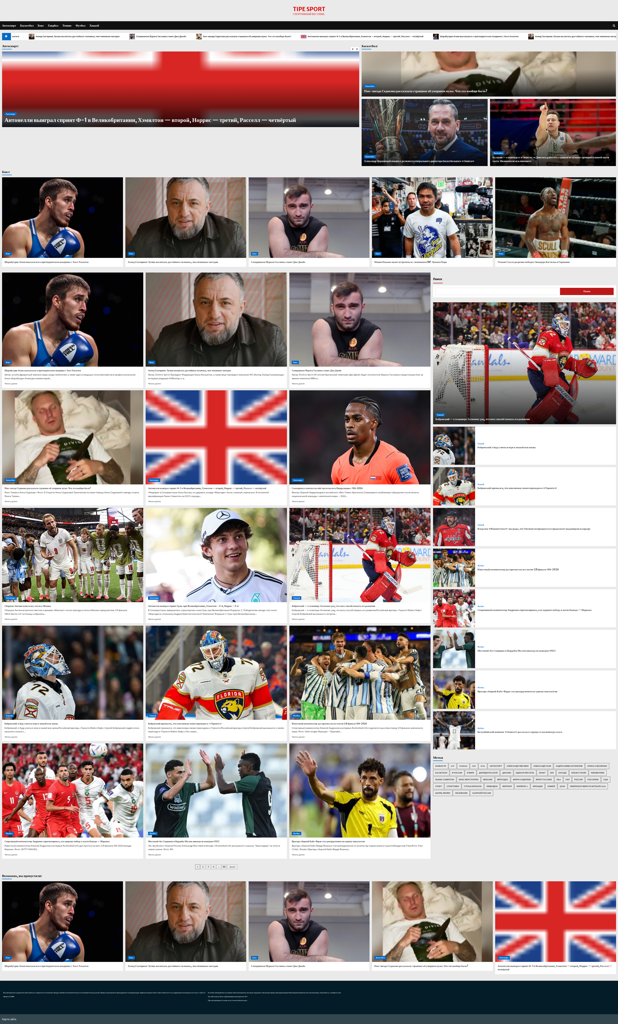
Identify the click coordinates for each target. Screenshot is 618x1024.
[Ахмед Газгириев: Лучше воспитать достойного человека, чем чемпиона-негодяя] (185, 217)
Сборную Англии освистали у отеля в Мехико (62, 120)
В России (457, 773)
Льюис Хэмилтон (444, 779)
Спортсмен (453, 786)
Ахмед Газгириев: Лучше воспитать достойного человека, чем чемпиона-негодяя (306, 36)
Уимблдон (492, 786)
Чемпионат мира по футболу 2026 (588, 786)
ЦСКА (562, 786)
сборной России (481, 793)
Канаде (562, 773)
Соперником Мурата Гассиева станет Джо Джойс (390, 36)
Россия (578, 779)
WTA (483, 766)
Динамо (506, 773)
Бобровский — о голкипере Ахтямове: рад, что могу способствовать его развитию (333, 606)
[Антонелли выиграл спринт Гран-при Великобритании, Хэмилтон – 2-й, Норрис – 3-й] (216, 555)
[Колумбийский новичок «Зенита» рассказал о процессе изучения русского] (454, 730)
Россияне (593, 779)
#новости (440, 766)
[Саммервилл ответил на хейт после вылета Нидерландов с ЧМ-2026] (360, 437)
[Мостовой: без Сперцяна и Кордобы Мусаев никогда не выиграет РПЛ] (216, 790)
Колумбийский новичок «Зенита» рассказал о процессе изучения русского (520, 731)
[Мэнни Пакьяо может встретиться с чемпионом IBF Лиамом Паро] (432, 217)
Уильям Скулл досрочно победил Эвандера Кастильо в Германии (534, 262)
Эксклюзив (461, 793)
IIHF (474, 766)
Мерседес (502, 779)
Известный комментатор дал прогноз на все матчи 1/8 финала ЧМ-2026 (329, 723)
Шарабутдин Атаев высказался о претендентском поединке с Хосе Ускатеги (208, 36)
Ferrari (463, 766)
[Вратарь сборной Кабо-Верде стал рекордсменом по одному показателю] (360, 790)
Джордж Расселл (488, 773)
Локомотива (597, 773)
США (605, 779)
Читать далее (11, 383)
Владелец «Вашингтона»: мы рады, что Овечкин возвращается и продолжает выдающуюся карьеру (534, 528)
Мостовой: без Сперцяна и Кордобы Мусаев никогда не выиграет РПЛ (183, 841)
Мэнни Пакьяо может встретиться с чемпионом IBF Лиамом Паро (410, 262)
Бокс (41, 25)
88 (224, 866)
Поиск (437, 279)
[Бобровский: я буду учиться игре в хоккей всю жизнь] (72, 673)
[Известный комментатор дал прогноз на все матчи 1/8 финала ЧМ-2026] (360, 673)
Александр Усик (542, 766)
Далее (232, 866)
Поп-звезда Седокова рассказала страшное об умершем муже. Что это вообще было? (475, 36)
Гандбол (53, 25)
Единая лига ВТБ (525, 773)
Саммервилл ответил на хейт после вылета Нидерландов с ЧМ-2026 (327, 488)
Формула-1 (522, 786)
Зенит (542, 773)
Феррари (507, 786)
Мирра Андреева (522, 779)
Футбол (80, 25)
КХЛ (552, 773)
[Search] (614, 25)
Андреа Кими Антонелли (569, 766)
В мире (470, 773)
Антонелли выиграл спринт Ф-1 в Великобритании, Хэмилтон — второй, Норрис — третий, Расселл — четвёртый (95, 36)
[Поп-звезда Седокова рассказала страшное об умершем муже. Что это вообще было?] (72, 437)
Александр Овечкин (518, 766)
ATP (452, 766)
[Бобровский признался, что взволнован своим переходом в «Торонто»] (216, 673)
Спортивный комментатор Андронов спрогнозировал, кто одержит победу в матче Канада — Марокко (57, 841)
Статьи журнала (473, 786)
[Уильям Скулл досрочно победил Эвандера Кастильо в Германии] (555, 217)
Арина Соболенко (597, 766)
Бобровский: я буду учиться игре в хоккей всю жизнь (31, 723)
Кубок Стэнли (578, 773)
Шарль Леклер (442, 793)
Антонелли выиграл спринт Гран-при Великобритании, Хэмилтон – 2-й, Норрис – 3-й (193, 606)
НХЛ (568, 779)
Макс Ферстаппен (468, 779)
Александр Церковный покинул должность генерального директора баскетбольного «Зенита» (419, 161)
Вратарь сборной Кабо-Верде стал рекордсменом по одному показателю (328, 841)
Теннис (67, 25)
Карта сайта (9, 1019)
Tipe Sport (309, 9)
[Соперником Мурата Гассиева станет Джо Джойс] (309, 217)
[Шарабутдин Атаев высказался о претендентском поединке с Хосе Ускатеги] (62, 217)
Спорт (438, 786)
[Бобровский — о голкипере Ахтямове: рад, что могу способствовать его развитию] (360, 555)
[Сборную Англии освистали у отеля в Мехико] (72, 555)
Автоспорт (9, 25)
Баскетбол (27, 25)
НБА (559, 779)
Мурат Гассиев (544, 779)
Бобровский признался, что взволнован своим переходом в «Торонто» (185, 723)
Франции (538, 786)
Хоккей (94, 25)
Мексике (487, 779)
